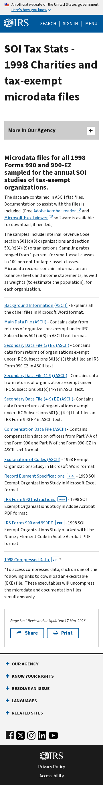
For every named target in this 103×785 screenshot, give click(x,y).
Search (48, 24)
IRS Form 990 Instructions (34, 499)
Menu (91, 24)
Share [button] (31, 633)
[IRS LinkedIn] (42, 734)
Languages (24, 701)
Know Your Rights (33, 676)
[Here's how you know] (51, 7)
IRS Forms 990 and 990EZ (33, 523)
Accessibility (51, 776)
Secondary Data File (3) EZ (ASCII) (36, 345)
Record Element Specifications (39, 476)
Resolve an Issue (31, 688)
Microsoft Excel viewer (26, 218)
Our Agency (25, 664)
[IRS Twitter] (20, 734)
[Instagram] (31, 734)
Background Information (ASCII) (36, 305)
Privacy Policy (51, 767)
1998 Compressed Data (31, 560)
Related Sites (27, 713)
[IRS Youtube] (53, 734)
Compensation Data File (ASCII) (35, 429)
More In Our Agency (32, 130)
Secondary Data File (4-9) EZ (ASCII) (38, 399)
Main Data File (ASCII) (25, 322)
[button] (70, 24)
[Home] (16, 22)
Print (67, 633)
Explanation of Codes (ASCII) (32, 459)
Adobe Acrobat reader (54, 211)
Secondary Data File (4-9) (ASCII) (35, 376)
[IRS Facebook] (10, 734)
